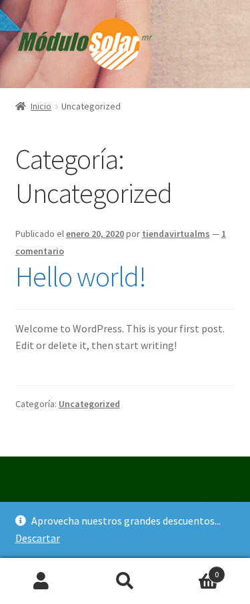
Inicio (41, 106)
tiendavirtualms (176, 234)
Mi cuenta (41, 581)
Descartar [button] (37, 538)
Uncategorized (89, 404)
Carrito (193, 569)
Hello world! (80, 276)
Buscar (125, 581)
